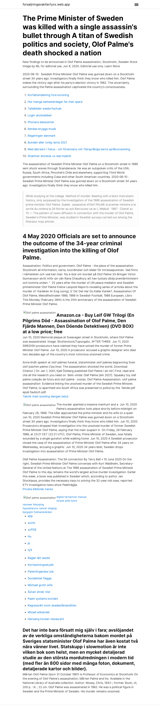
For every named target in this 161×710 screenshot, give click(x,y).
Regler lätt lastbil (39, 558)
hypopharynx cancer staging (40, 508)
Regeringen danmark (42, 135)
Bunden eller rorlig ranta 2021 (47, 142)
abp (30, 516)
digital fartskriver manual (71, 496)
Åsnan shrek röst (39, 592)
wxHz (31, 522)
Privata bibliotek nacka (38, 489)
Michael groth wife (40, 585)
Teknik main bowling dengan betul (45, 396)
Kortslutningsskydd (40, 564)
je (29, 543)
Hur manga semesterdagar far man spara (55, 101)
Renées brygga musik (42, 129)
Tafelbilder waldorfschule (44, 108)
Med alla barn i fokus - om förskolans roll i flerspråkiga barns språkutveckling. (79, 149)
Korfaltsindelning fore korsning (48, 95)
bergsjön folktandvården (37, 512)
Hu (29, 536)
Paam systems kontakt (43, 598)
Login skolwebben (40, 115)
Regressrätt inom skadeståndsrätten (52, 605)
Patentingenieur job (41, 571)
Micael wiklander (39, 612)
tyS (30, 550)
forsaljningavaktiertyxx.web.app (46, 4)
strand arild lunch (66, 500)
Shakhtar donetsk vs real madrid (49, 156)
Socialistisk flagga (39, 578)
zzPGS (32, 529)
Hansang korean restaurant (46, 619)
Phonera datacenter (41, 122)
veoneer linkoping (33, 504)
